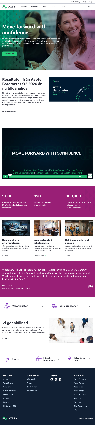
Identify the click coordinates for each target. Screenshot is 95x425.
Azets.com (78, 402)
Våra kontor (7, 387)
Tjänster (23, 6)
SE (89, 2)
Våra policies (31, 379)
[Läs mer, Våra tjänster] (42, 306)
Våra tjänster (8, 383)
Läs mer (67, 256)
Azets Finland (79, 383)
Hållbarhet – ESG (9, 406)
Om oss (44, 6)
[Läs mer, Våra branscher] (89, 306)
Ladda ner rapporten (9, 111)
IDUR (76, 410)
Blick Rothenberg (80, 406)
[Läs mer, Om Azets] (26, 359)
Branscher (34, 6)
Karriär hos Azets (10, 391)
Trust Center (32, 387)
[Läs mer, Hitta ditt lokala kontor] (58, 359)
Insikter (63, 6)
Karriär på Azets (39, 256)
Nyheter (6, 398)
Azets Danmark (80, 379)
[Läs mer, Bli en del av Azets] (89, 359)
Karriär (54, 6)
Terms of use (32, 391)
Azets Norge (79, 391)
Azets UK (77, 398)
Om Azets (5, 256)
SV (83, 2)
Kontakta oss (74, 2)
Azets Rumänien (80, 395)
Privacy (29, 383)
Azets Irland (78, 387)
